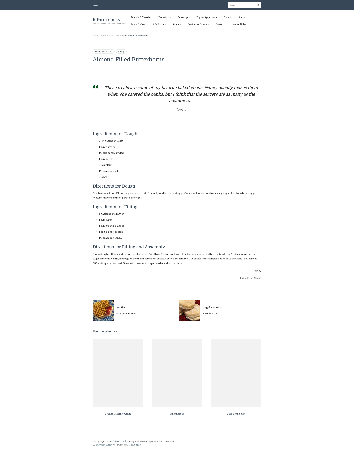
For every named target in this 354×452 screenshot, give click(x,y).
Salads (227, 17)
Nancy (121, 51)
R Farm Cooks (106, 19)
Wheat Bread (177, 414)
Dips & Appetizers (206, 17)
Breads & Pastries (141, 17)
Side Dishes (159, 24)
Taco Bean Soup (236, 414)
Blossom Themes (105, 445)
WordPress (134, 445)
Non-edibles (239, 24)
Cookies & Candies (198, 24)
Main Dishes (138, 24)
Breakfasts (164, 17)
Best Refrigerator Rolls (118, 414)
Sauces (177, 24)
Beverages (184, 17)
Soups (241, 17)
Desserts (221, 24)
